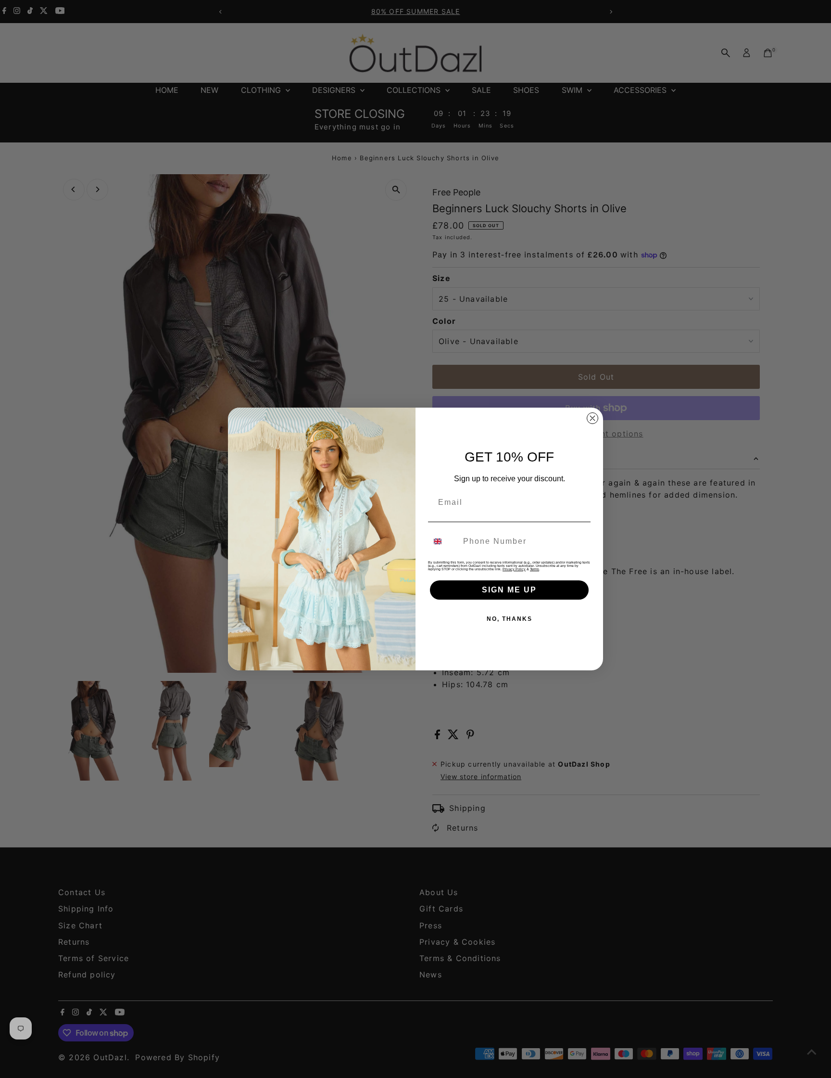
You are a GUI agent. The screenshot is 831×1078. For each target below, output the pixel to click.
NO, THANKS (509, 619)
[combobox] (443, 541)
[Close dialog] (592, 418)
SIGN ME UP (509, 590)
